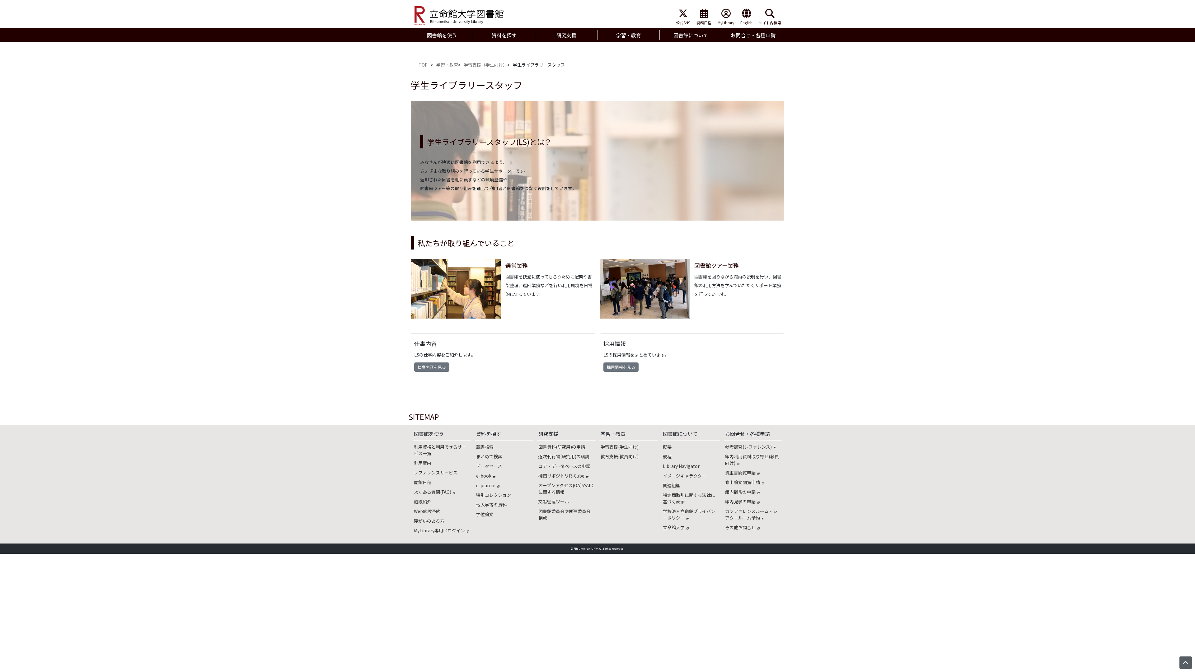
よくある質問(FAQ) (432, 492)
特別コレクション (493, 495)
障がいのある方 (429, 521)
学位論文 (485, 514)
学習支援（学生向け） (485, 65)
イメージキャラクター (684, 476)
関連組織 (671, 485)
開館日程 (703, 22)
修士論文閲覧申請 (742, 482)
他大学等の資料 (491, 505)
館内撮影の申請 (740, 492)
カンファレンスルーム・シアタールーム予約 (751, 514)
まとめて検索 (489, 456)
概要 (667, 447)
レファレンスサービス (435, 472)
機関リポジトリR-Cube (561, 476)
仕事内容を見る (432, 367)
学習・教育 (447, 65)
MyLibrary (726, 22)
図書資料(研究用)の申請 (561, 447)
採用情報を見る (621, 367)
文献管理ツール (553, 501)
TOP (423, 65)
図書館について (680, 433)
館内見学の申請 (740, 501)
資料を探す (488, 433)
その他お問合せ (740, 527)
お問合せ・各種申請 (747, 433)
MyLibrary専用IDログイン (439, 530)
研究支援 (548, 433)
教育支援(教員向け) (620, 456)
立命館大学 (674, 527)
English (746, 22)
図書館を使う (429, 433)
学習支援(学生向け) (620, 447)
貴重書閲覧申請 (740, 472)
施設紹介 (422, 501)
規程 (667, 456)
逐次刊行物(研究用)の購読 (563, 456)
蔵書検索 (485, 447)
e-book (483, 476)
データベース (489, 466)
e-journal (485, 485)
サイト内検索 (770, 22)
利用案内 (422, 463)
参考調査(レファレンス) (748, 447)
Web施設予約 (427, 511)
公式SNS (683, 22)
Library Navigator (681, 466)
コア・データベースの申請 (564, 466)
